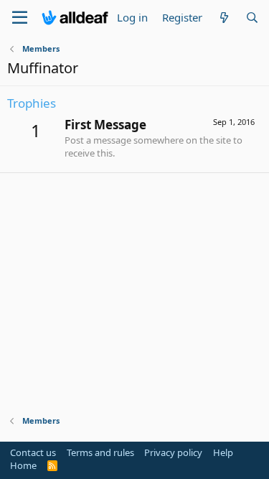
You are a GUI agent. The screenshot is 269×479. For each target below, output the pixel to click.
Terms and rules (100, 452)
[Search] (252, 17)
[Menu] (20, 18)
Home (23, 465)
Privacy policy (173, 452)
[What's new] (223, 17)
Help (223, 452)
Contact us (33, 452)
